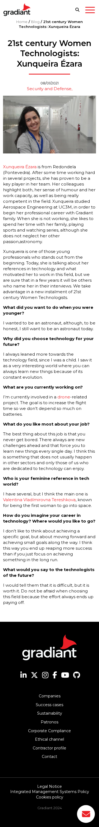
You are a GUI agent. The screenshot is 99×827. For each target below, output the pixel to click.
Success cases (49, 704)
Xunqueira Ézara (20, 166)
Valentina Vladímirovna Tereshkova (39, 499)
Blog (35, 21)
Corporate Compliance (49, 730)
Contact (49, 756)
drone (63, 397)
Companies (50, 696)
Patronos (49, 722)
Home (22, 21)
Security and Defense (49, 88)
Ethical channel (49, 739)
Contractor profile (49, 748)
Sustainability (49, 713)
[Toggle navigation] (90, 11)
